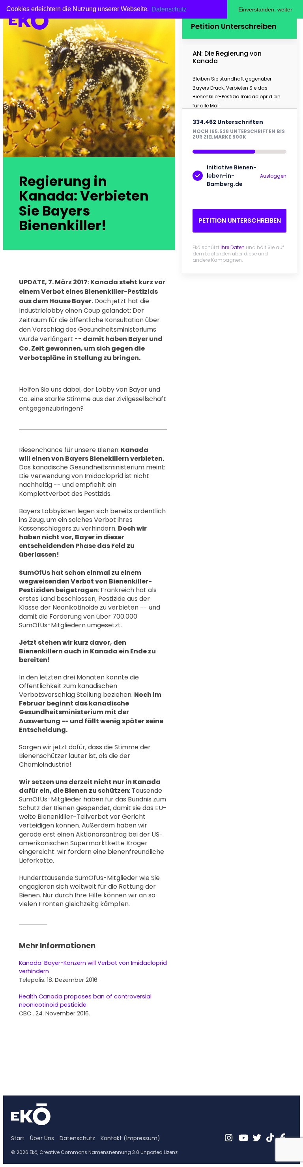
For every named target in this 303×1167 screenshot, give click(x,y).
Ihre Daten (233, 247)
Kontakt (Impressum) (130, 1138)
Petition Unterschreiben (239, 220)
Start (17, 1138)
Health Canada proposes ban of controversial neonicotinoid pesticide (85, 1001)
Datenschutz (77, 1138)
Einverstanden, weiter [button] (265, 9)
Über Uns (42, 1138)
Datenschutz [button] (169, 9)
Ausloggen (273, 176)
